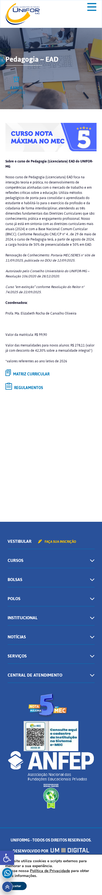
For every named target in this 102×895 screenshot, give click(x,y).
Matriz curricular (31, 374)
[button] (7, 858)
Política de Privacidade (50, 870)
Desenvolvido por (31, 851)
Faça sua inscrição (60, 541)
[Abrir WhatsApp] (88, 881)
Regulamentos (28, 388)
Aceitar (16, 886)
